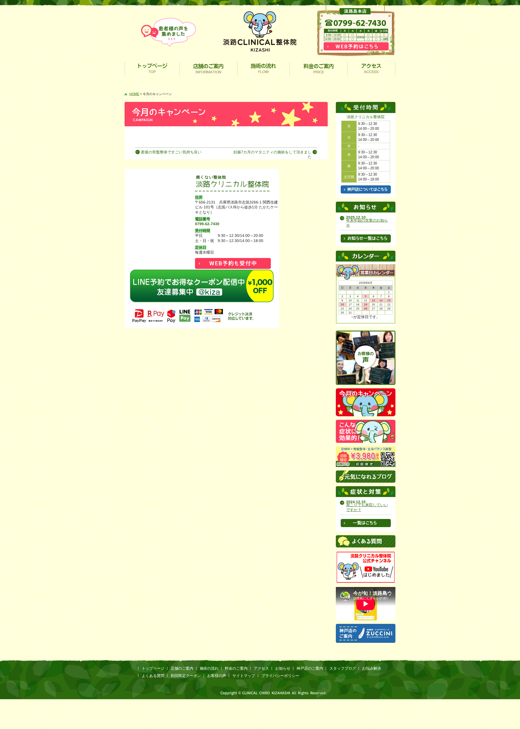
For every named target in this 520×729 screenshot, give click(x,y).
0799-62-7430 (207, 224)
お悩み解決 (371, 668)
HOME (134, 94)
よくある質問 (153, 675)
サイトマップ (243, 675)
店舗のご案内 (208, 69)
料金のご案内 (318, 69)
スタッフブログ (342, 668)
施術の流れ (264, 69)
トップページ (152, 69)
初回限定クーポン (186, 675)
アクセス (371, 69)
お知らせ (282, 668)
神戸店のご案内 (310, 668)
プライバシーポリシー (280, 675)
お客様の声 (216, 675)
